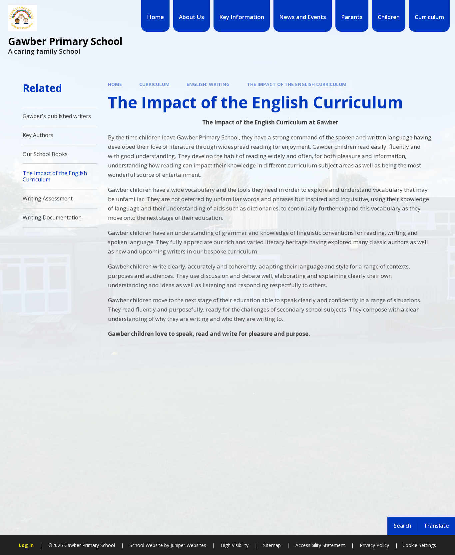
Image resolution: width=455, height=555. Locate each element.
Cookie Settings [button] (419, 545)
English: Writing (208, 84)
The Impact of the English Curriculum (296, 84)
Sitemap (272, 545)
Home (115, 84)
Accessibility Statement (320, 545)
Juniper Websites (187, 545)
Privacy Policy (374, 545)
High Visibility (234, 545)
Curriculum (154, 84)
